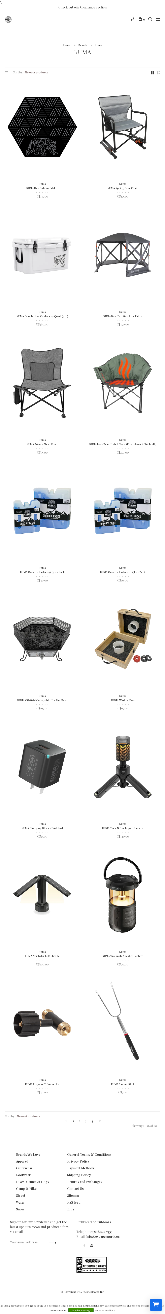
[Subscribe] (142, 683)
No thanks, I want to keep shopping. (121, 708)
